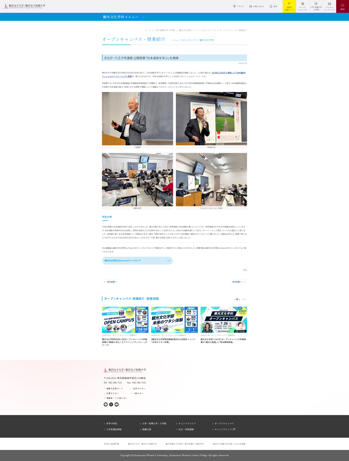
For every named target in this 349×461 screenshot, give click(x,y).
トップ (148, 30)
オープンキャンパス (224, 423)
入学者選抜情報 (113, 429)
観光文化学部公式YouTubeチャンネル (121, 260)
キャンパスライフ (187, 423)
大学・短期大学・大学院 (165, 30)
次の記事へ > (238, 281)
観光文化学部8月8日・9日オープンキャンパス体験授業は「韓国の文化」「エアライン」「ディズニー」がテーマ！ (124, 340)
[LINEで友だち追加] (106, 404)
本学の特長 (111, 423)
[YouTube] (117, 404)
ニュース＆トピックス (206, 30)
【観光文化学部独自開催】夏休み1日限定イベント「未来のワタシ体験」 (173, 339)
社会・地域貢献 (186, 429)
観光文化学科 (185, 30)
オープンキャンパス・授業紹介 (233, 30)
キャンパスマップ (223, 429)
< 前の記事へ (110, 281)
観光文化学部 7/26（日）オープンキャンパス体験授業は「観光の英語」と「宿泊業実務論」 (223, 339)
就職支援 (146, 429)
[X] (111, 404)
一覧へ (237, 299)
